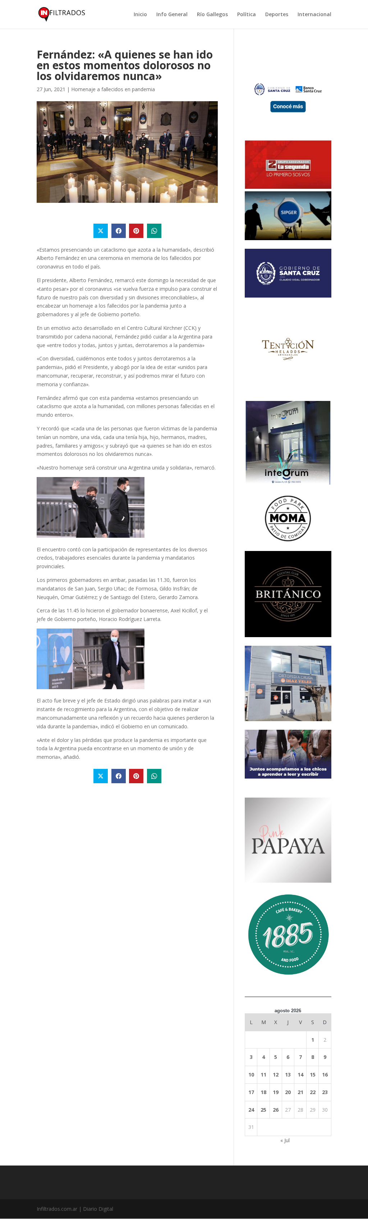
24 (251, 1109)
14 (300, 1074)
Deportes (276, 15)
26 (276, 1109)
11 (263, 1074)
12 (276, 1074)
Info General (172, 15)
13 (288, 1074)
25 (263, 1109)
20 (288, 1092)
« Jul (285, 1140)
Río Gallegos (212, 15)
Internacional (314, 15)
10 (251, 1074)
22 (313, 1092)
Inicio (140, 15)
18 (263, 1092)
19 (276, 1092)
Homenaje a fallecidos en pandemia (113, 89)
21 (300, 1092)
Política (246, 15)
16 (325, 1074)
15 (313, 1074)
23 (325, 1092)
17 (251, 1092)
